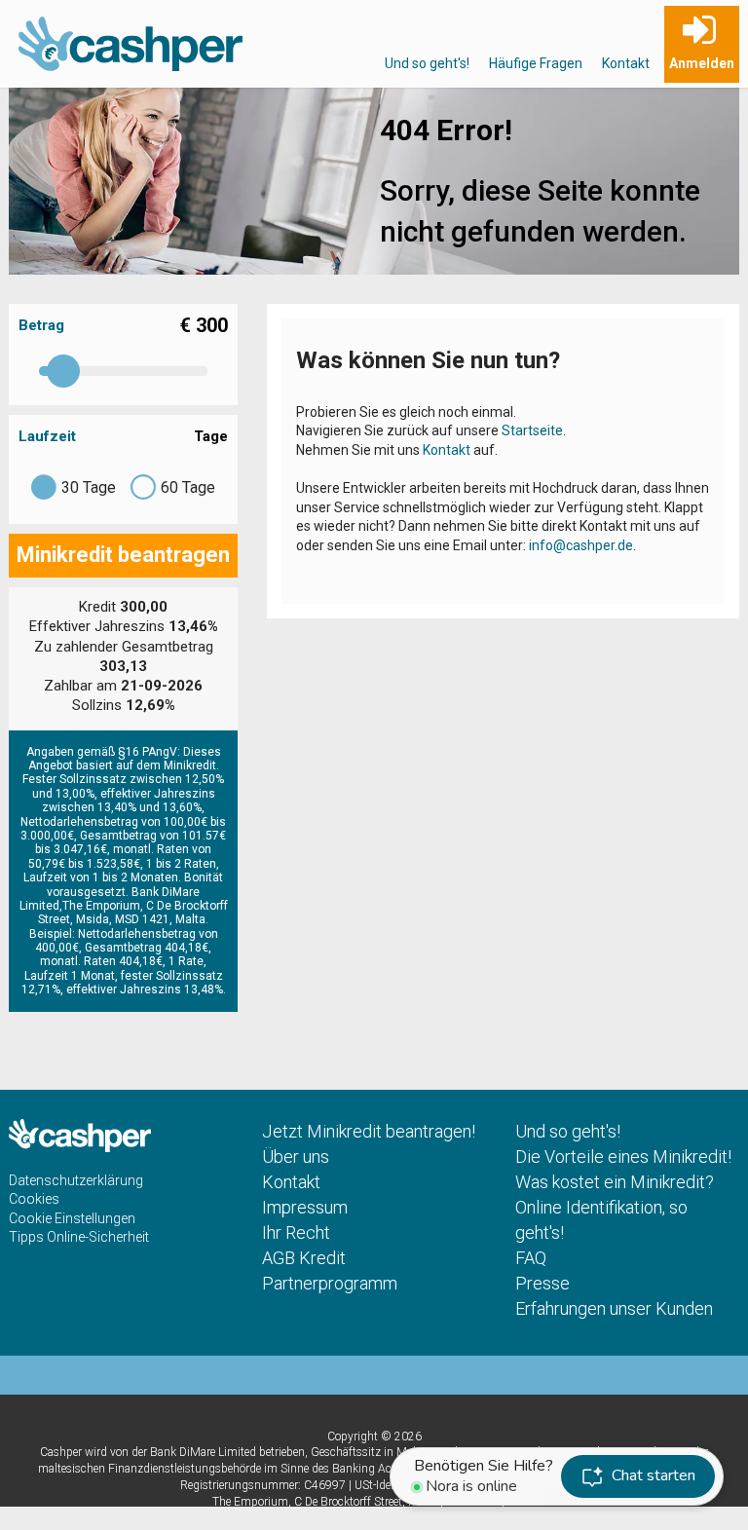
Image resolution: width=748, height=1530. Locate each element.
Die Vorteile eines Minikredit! (623, 1156)
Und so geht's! (427, 63)
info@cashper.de (581, 545)
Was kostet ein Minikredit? (614, 1182)
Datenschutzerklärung (76, 1180)
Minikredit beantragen (123, 554)
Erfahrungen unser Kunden (614, 1308)
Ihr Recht (296, 1232)
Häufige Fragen (535, 63)
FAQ (530, 1258)
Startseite (532, 430)
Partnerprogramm (329, 1283)
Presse (542, 1283)
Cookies (34, 1199)
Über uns (295, 1156)
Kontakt (626, 63)
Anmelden (701, 63)
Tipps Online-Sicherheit (79, 1237)
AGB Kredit (304, 1258)
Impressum (305, 1207)
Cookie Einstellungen (72, 1218)
